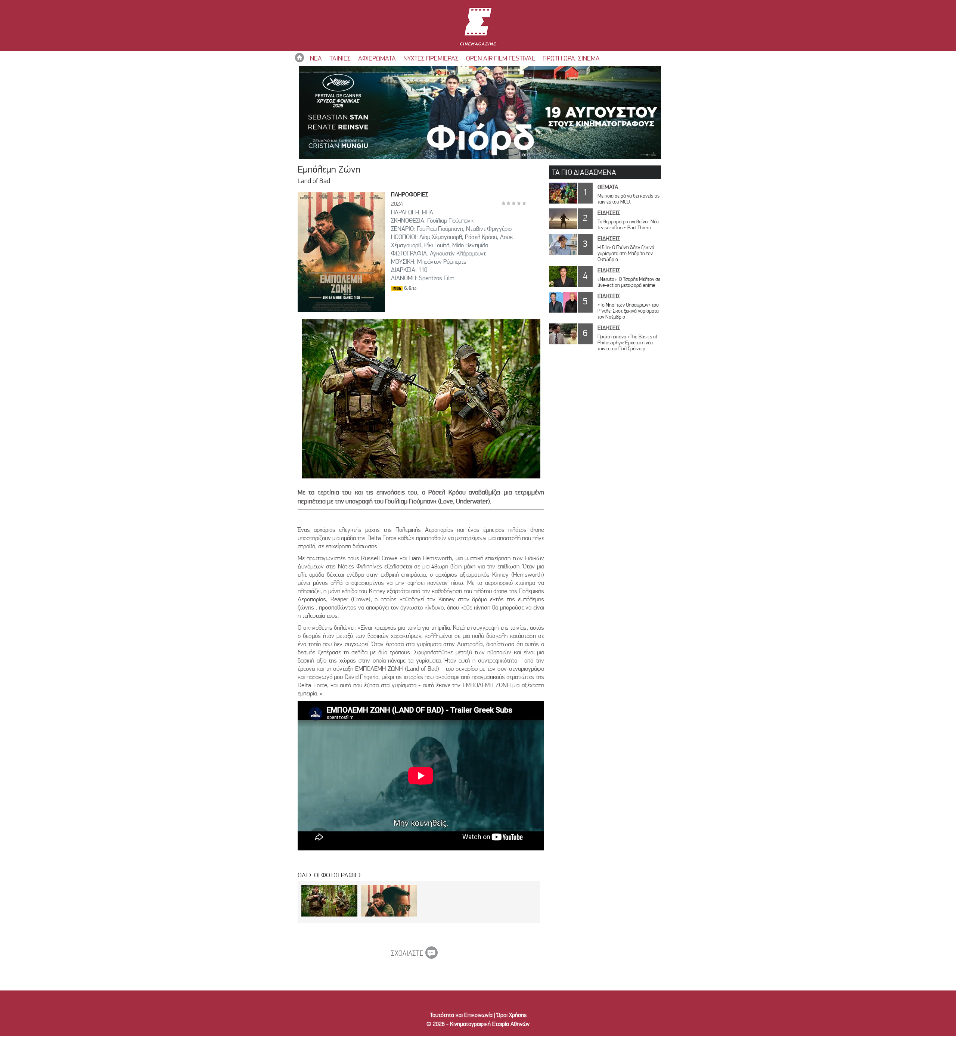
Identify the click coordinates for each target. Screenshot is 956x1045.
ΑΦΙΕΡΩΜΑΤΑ (377, 58)
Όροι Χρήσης (512, 1014)
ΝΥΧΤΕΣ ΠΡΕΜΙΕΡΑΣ (431, 58)
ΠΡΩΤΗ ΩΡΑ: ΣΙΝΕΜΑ (571, 58)
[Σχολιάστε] (414, 956)
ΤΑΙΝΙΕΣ (340, 58)
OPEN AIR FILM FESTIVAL (500, 58)
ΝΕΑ (316, 58)
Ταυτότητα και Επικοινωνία (461, 1014)
